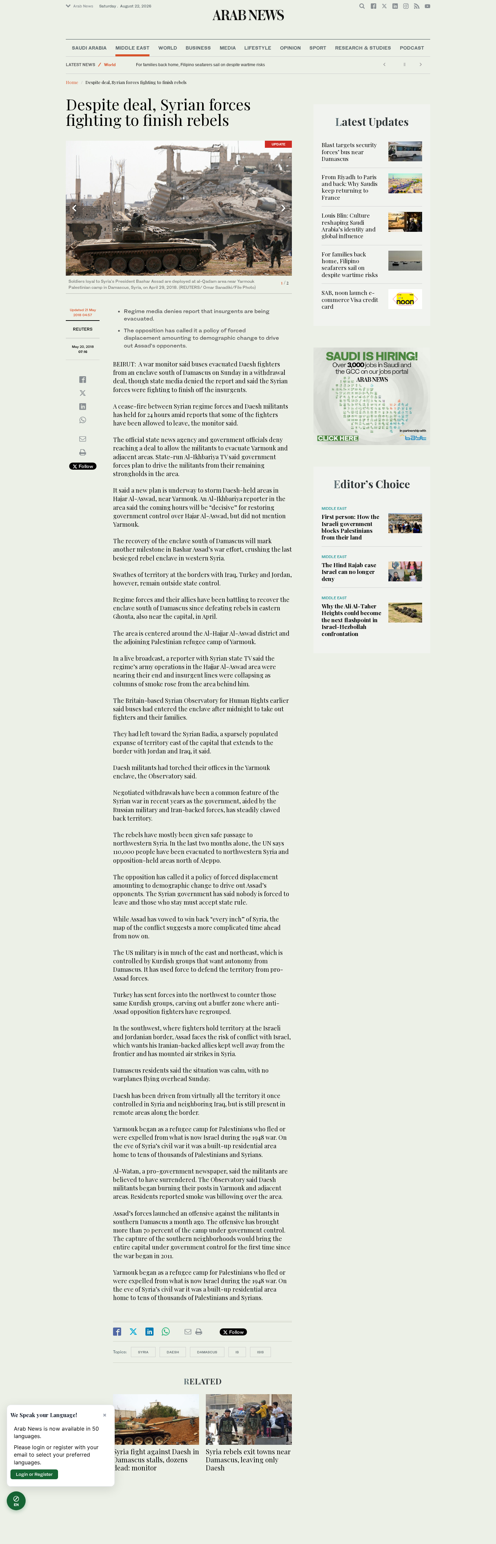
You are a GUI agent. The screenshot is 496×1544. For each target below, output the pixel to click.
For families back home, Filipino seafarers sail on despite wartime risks (253, 64)
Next (283, 208)
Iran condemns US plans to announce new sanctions (141, 64)
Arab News (83, 6)
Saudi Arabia (89, 48)
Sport (317, 48)
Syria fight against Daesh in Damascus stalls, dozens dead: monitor (156, 1459)
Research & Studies (363, 48)
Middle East (132, 48)
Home (72, 82)
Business (198, 48)
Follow (85, 466)
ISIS (260, 1352)
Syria (143, 1352)
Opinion (290, 48)
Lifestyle (257, 48)
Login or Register (34, 1474)
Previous (74, 208)
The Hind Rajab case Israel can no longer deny (349, 571)
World (167, 48)
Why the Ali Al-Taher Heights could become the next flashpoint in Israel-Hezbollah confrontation (351, 619)
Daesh (173, 1352)
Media (228, 48)
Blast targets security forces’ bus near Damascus (349, 151)
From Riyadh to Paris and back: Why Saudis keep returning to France (350, 187)
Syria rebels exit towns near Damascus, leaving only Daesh (248, 1459)
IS (237, 1352)
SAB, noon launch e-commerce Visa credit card (350, 299)
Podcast (412, 48)
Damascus (207, 1352)
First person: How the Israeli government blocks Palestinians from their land (350, 527)
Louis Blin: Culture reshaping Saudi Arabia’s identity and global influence (349, 226)
